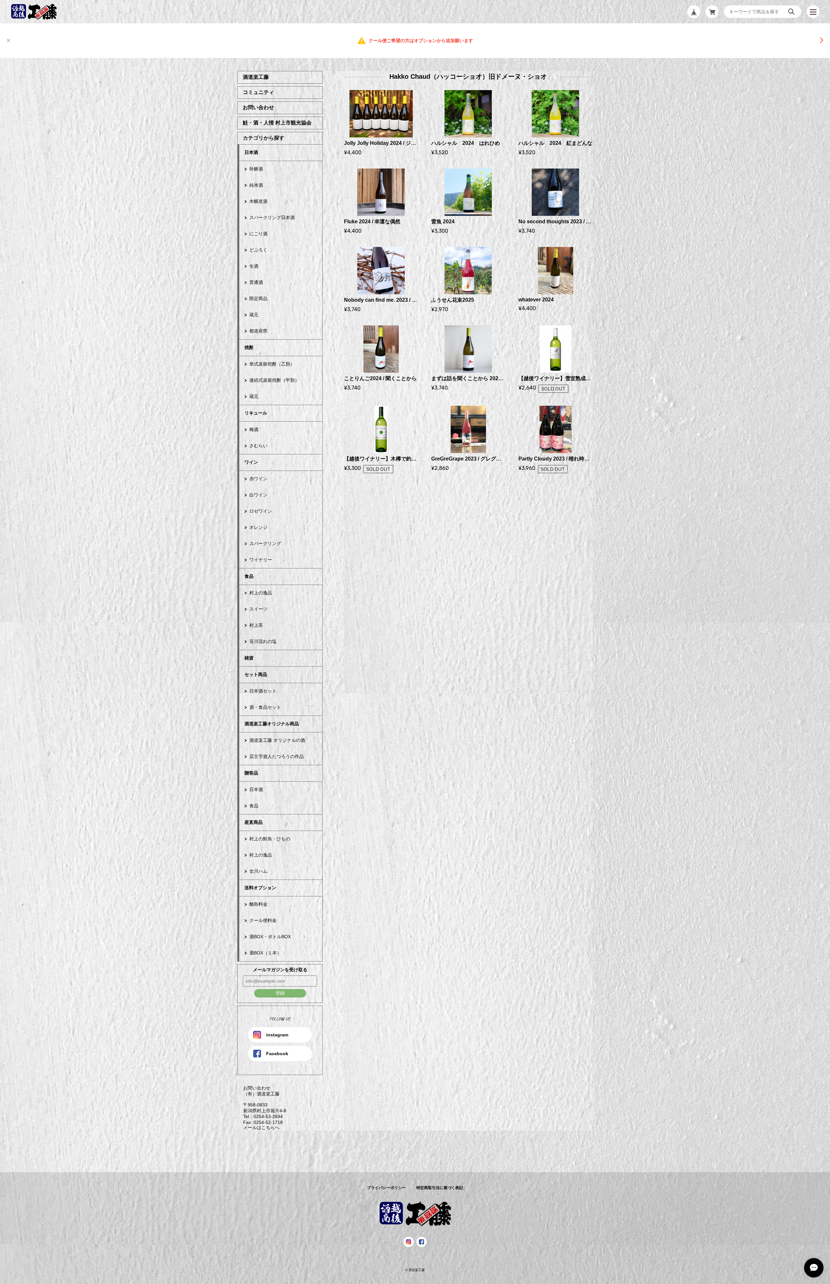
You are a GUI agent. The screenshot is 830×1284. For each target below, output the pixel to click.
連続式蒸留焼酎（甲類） (274, 380)
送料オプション (260, 887)
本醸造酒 (258, 201)
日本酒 (251, 152)
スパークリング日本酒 (272, 217)
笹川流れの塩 (263, 641)
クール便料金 (263, 920)
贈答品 (251, 773)
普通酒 (256, 282)
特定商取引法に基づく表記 (439, 1187)
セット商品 (255, 674)
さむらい (258, 445)
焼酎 (249, 347)
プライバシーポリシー (386, 1187)
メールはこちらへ (258, 1127)
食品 (249, 576)
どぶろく (258, 249)
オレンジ (258, 527)
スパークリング (265, 543)
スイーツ (258, 609)
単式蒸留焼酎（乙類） (272, 364)
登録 (280, 993)
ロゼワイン (260, 511)
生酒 (253, 266)
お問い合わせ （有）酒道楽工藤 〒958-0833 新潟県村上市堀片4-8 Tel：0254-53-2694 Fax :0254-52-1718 (261, 1105)
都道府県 (258, 330)
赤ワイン (258, 478)
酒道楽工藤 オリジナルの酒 (277, 740)
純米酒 (256, 185)
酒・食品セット (265, 707)
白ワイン (258, 494)
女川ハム (258, 871)
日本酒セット (263, 691)
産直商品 (253, 822)
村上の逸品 (260, 592)
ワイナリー (260, 559)
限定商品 (258, 298)
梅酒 (253, 429)
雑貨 (249, 657)
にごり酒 (258, 233)
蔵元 (253, 314)
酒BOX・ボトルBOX (270, 936)
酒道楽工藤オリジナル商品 (271, 723)
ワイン (251, 462)
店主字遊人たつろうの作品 (276, 756)
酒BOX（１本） (265, 952)
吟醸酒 (256, 168)
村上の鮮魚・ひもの (269, 838)
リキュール (255, 412)
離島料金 (258, 904)
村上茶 (256, 625)
